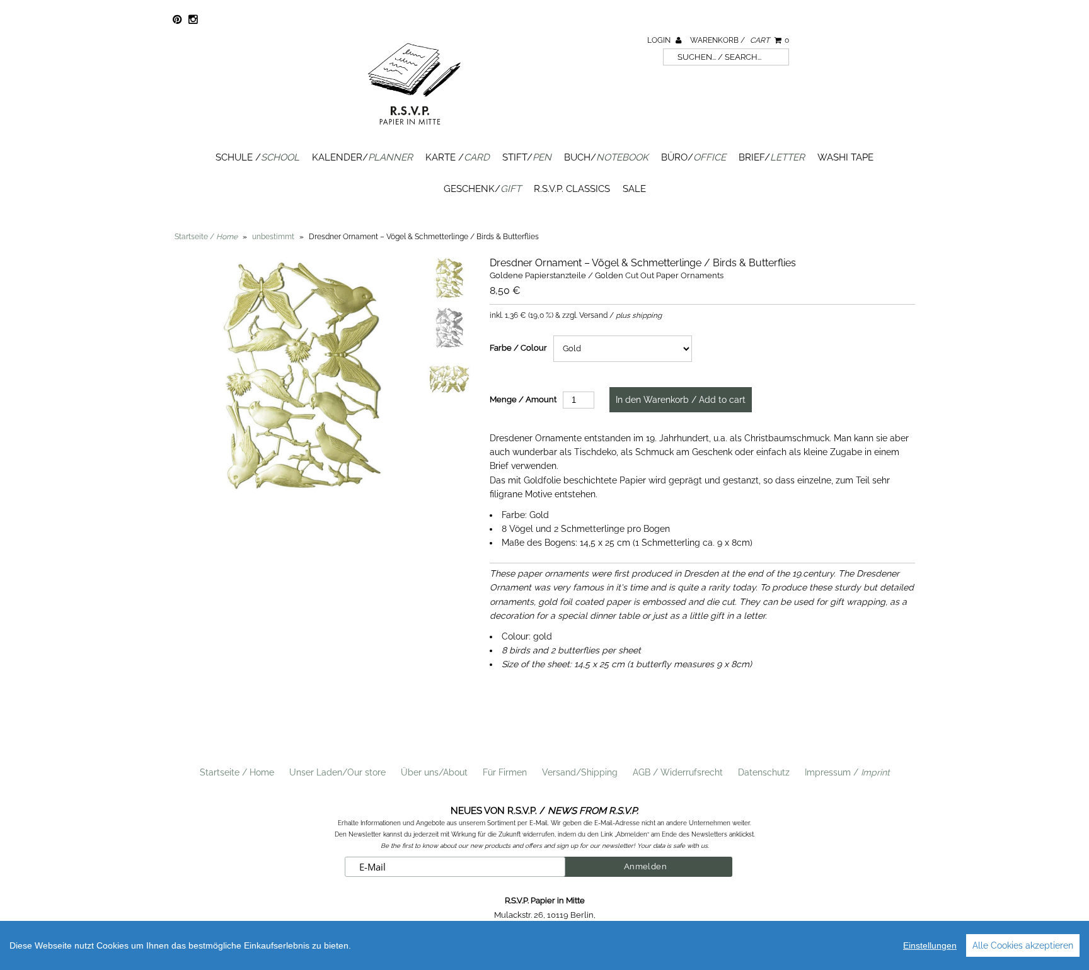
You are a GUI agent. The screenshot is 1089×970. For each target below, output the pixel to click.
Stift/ (526, 157)
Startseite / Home (237, 772)
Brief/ (772, 157)
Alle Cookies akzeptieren (1022, 945)
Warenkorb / (739, 40)
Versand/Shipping (580, 772)
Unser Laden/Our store (337, 772)
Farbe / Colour (518, 347)
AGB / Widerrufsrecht (678, 772)
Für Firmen (505, 772)
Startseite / (206, 236)
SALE (634, 189)
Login (659, 40)
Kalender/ (362, 157)
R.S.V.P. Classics (572, 189)
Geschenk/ (482, 189)
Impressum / (847, 772)
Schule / (257, 157)
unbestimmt (273, 236)
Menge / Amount (523, 399)
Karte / (457, 157)
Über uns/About (434, 772)
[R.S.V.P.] (414, 130)
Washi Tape (845, 157)
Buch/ (606, 157)
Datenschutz (764, 772)
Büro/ (693, 157)
